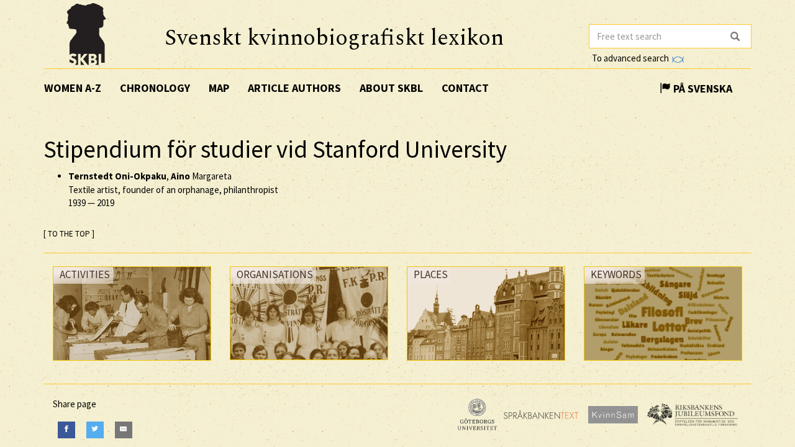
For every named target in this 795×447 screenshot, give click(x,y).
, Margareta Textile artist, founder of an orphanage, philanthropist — (173, 189)
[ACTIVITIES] (132, 363)
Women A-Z (72, 88)
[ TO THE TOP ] (68, 233)
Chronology (155, 88)
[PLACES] (486, 363)
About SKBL (391, 88)
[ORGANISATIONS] (309, 363)
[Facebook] (66, 430)
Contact (465, 88)
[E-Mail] (123, 430)
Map (219, 88)
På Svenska (701, 88)
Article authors (294, 88)
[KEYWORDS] (663, 363)
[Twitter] (95, 430)
